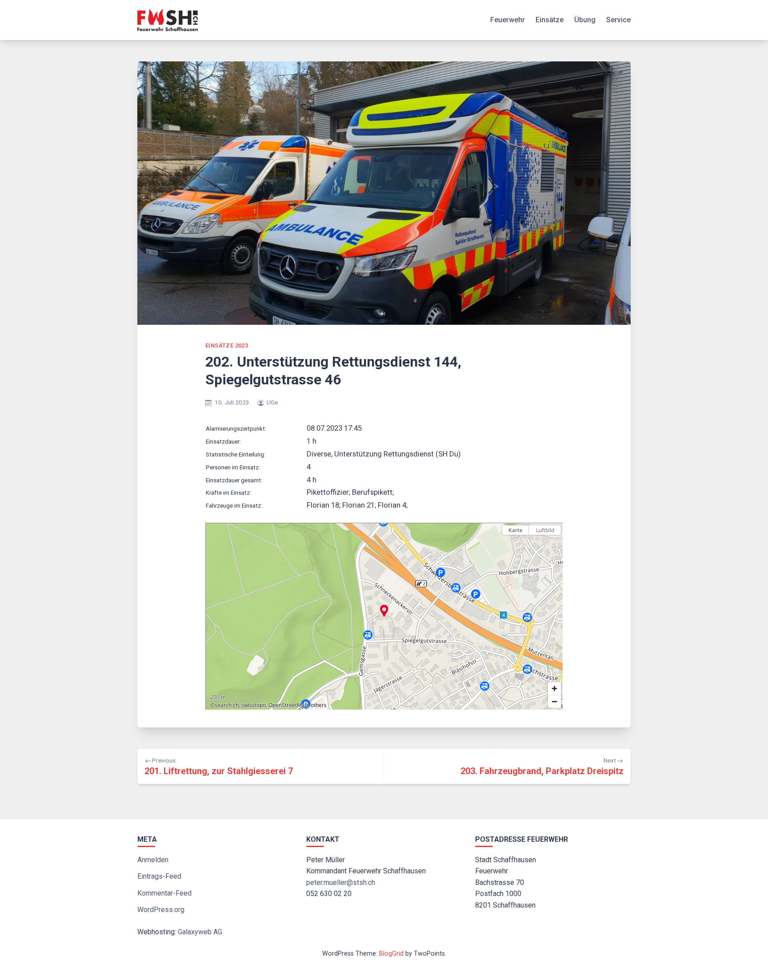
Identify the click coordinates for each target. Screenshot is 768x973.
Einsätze (550, 20)
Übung (585, 20)
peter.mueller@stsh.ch (340, 882)
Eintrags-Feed (159, 876)
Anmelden (152, 860)
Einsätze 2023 (226, 345)
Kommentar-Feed (164, 893)
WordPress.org (160, 909)
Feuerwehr (507, 20)
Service (618, 20)
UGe (272, 402)
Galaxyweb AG (200, 932)
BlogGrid (391, 953)
